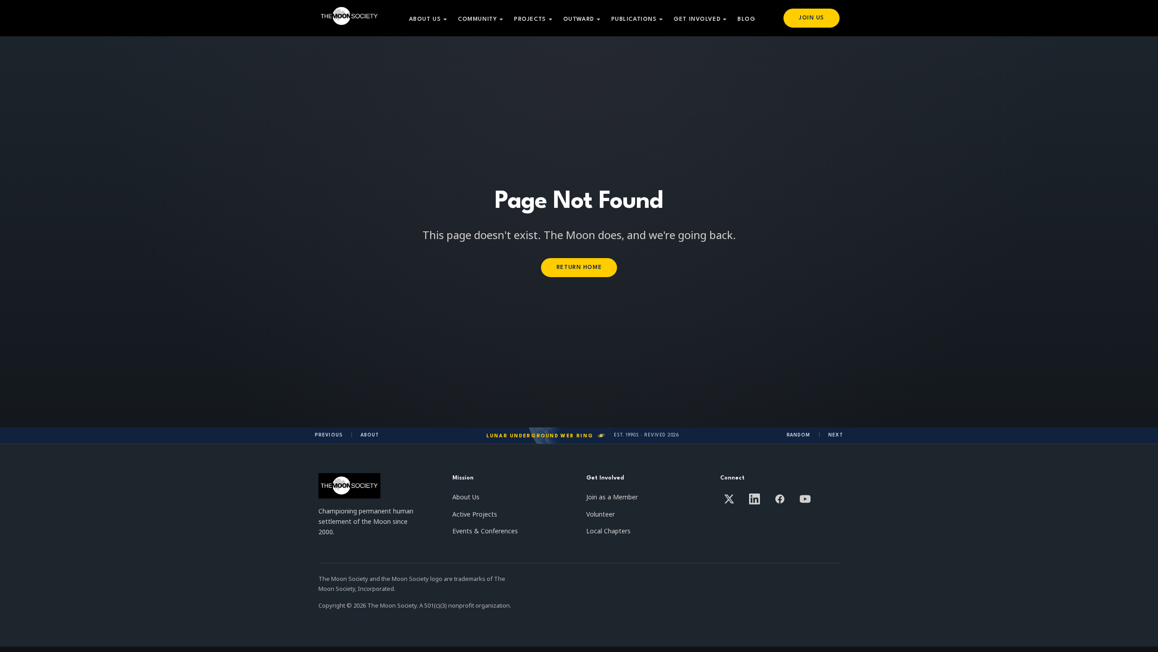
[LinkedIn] (754, 499)
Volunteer (600, 514)
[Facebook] (780, 499)
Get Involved (697, 19)
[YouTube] (805, 499)
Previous (329, 435)
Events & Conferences (485, 531)
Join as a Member (612, 497)
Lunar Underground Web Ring (539, 436)
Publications (634, 19)
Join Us (811, 18)
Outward (578, 19)
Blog (746, 19)
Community (477, 19)
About (370, 435)
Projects (530, 19)
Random (799, 435)
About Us (425, 19)
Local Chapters (608, 531)
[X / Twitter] (729, 499)
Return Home (579, 267)
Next (835, 435)
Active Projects (474, 514)
